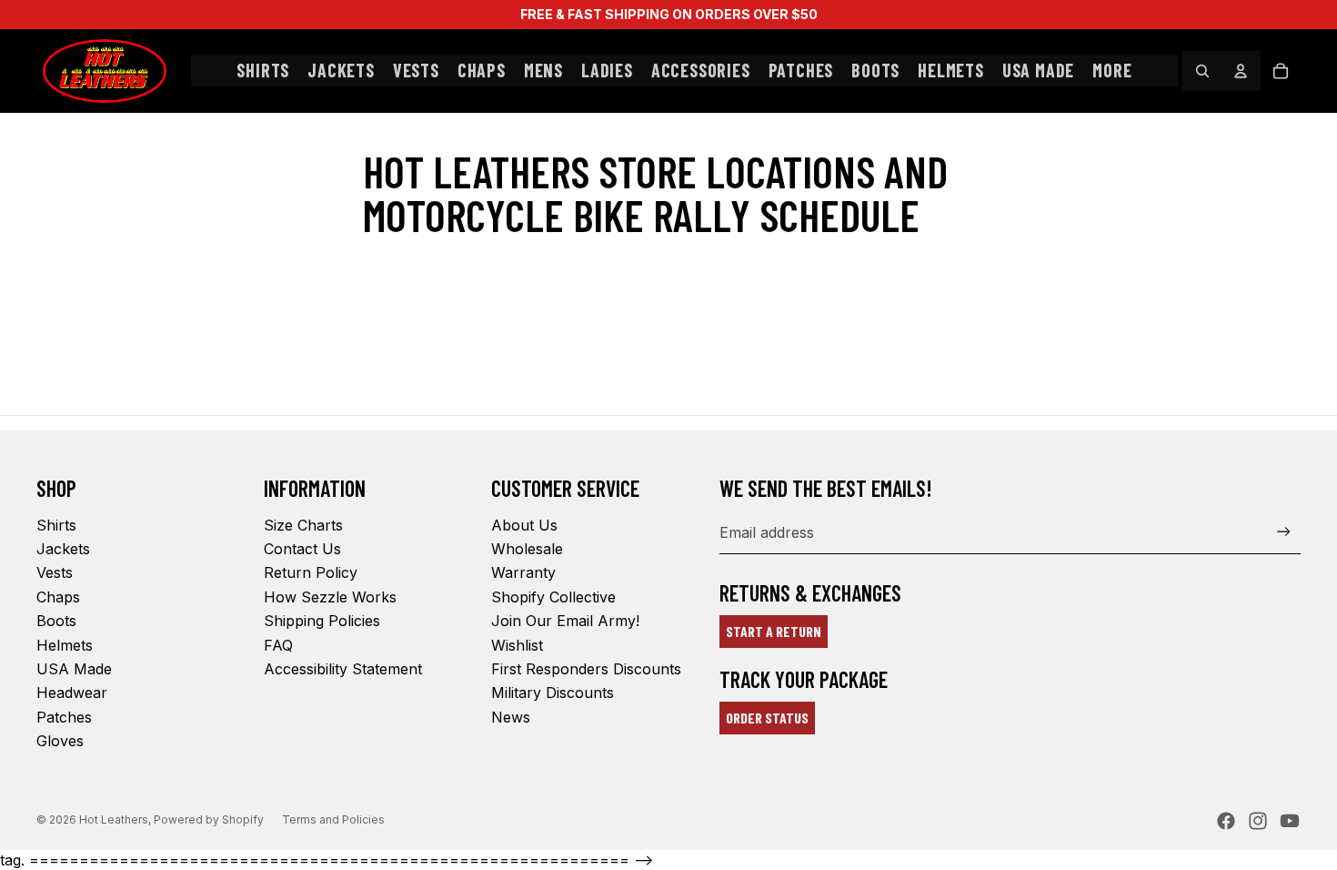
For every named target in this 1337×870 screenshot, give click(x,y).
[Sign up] (1284, 532)
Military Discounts (552, 692)
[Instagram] (1258, 821)
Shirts (56, 525)
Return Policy (310, 572)
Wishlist (517, 645)
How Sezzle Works (330, 597)
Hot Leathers (113, 819)
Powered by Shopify (209, 819)
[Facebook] (1226, 821)
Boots (56, 621)
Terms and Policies (333, 819)
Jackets (63, 549)
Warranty (523, 572)
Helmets (64, 645)
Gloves (60, 741)
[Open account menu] (1241, 71)
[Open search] (1202, 71)
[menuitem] (1112, 70)
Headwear (71, 692)
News (510, 717)
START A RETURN (773, 631)
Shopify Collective (553, 597)
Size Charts (303, 525)
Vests (54, 572)
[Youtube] (1290, 821)
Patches (64, 717)
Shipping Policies (322, 621)
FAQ (278, 645)
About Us (524, 525)
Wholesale (527, 549)
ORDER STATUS (767, 717)
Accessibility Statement (343, 669)
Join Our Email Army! (565, 621)
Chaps (58, 597)
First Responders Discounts (586, 669)
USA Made (74, 669)
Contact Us (302, 549)
